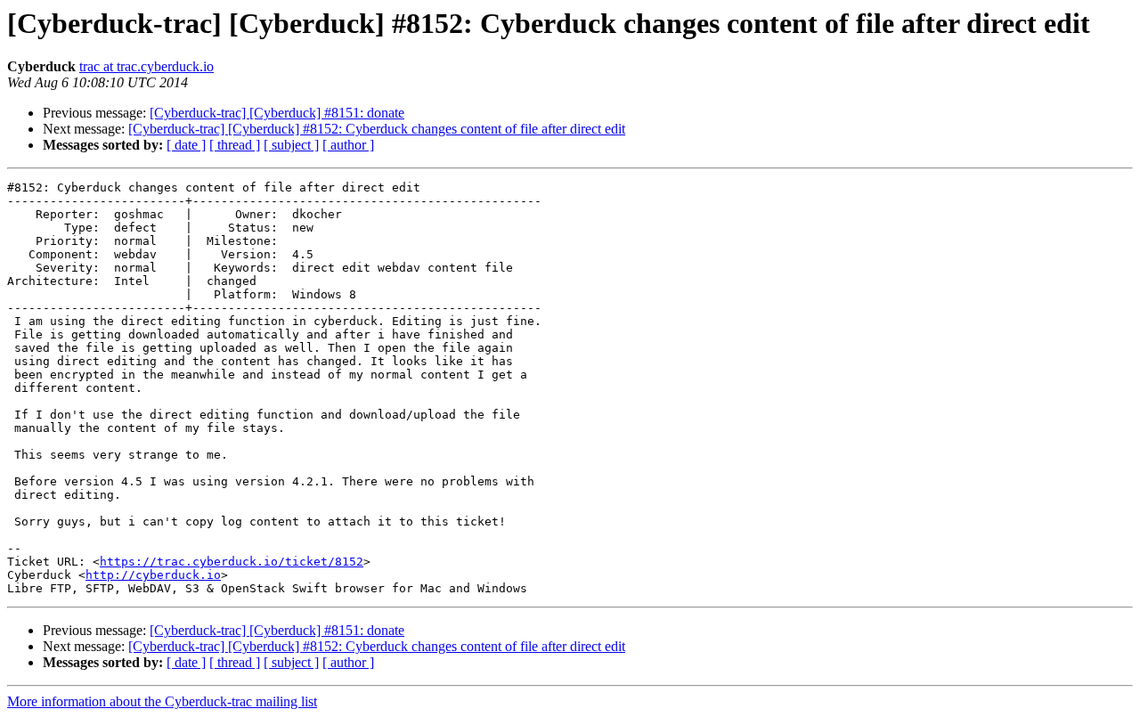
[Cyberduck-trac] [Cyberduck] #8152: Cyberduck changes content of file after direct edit (376, 128)
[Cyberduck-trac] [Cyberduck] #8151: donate (277, 112)
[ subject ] (291, 144)
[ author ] (348, 144)
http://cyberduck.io (153, 575)
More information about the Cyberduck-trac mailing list (162, 701)
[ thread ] (234, 144)
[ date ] (186, 144)
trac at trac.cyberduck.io (146, 66)
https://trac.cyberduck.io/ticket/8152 (231, 561)
